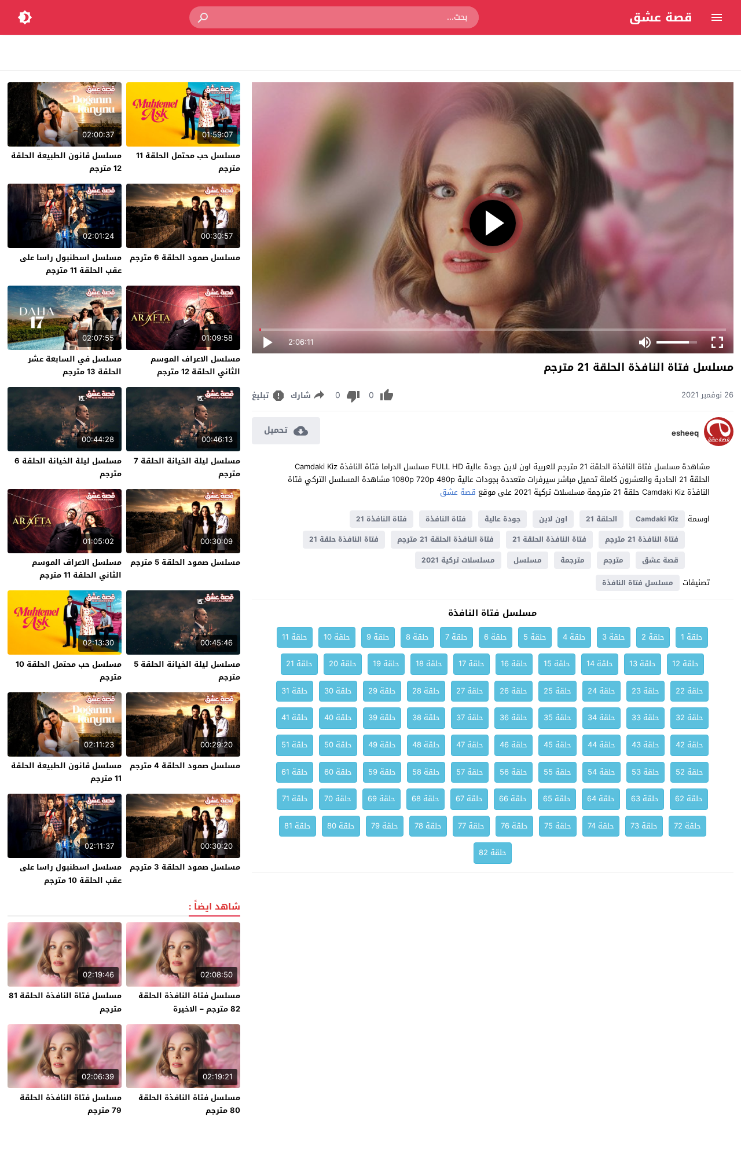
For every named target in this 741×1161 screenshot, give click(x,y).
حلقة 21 (299, 663)
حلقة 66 (513, 798)
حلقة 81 (297, 826)
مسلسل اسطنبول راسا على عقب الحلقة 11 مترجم (71, 264)
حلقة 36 (513, 717)
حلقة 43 (645, 745)
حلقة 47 (469, 745)
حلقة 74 (601, 826)
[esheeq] (718, 443)
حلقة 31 (294, 691)
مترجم (613, 560)
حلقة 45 (557, 745)
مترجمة (572, 560)
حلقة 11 (294, 637)
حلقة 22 (689, 691)
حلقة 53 (645, 772)
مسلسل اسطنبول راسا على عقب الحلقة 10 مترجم (71, 873)
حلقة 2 (653, 637)
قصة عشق (660, 17)
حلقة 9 (378, 637)
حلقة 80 (341, 826)
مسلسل (527, 560)
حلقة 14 (599, 663)
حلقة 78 (428, 826)
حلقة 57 (469, 772)
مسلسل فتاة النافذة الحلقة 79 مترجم (71, 1104)
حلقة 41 (294, 717)
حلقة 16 (514, 663)
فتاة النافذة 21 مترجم (641, 539)
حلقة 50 (338, 745)
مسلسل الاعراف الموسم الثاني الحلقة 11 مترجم (77, 568)
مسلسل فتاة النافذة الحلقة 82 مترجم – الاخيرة (189, 1002)
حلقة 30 (338, 691)
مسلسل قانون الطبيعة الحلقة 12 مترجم (66, 162)
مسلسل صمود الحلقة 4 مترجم (185, 765)
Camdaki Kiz (657, 519)
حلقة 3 (613, 637)
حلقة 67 (469, 798)
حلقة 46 (513, 745)
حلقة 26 (513, 691)
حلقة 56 (513, 772)
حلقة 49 (382, 745)
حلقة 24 (601, 691)
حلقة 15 (557, 663)
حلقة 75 (557, 826)
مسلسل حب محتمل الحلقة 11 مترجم (188, 162)
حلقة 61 (294, 772)
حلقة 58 (426, 772)
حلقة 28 (426, 691)
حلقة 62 (689, 798)
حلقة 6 (495, 637)
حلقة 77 (471, 826)
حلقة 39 (382, 717)
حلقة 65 (557, 798)
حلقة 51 (294, 745)
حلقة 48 (426, 745)
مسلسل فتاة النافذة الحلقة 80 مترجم (189, 1104)
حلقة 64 (601, 798)
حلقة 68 (425, 798)
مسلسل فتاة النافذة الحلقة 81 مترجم (65, 1002)
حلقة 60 (338, 772)
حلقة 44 (601, 745)
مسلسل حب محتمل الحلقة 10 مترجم (69, 670)
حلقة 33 (645, 717)
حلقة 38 (426, 717)
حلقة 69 (381, 798)
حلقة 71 (295, 798)
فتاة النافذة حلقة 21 (344, 539)
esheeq (685, 433)
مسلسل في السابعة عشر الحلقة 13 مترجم (75, 365)
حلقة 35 (557, 717)
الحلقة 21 (601, 519)
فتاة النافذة (445, 519)
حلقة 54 (601, 772)
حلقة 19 (386, 663)
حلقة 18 (429, 663)
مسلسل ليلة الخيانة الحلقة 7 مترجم (187, 467)
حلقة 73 (644, 826)
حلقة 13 (642, 663)
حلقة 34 (601, 717)
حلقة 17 (471, 663)
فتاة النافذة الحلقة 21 (549, 539)
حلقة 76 (514, 826)
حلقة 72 (687, 826)
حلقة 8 (417, 637)
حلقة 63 (645, 798)
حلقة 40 (338, 717)
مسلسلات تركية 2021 (458, 560)
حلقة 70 (337, 798)
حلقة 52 (689, 772)
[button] (203, 17)
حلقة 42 (689, 745)
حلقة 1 (692, 637)
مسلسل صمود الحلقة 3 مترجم (185, 867)
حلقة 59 (382, 772)
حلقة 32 (689, 717)
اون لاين (553, 519)
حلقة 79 (384, 826)
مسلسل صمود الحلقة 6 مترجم (185, 257)
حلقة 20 (343, 663)
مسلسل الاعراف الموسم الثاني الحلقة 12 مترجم (195, 365)
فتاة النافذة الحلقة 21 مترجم (445, 539)
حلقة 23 (645, 691)
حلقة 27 (469, 691)
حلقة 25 (557, 691)
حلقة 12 (685, 663)
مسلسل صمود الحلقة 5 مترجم (185, 562)
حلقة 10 (337, 637)
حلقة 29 (382, 691)
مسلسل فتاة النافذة (637, 582)
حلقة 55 (557, 772)
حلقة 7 (456, 637)
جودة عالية (502, 519)
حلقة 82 (493, 852)
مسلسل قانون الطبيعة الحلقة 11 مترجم (66, 772)
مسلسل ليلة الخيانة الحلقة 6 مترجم (68, 467)
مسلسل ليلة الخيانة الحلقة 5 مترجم (187, 670)
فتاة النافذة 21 (381, 519)
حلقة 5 (534, 637)
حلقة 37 (469, 717)
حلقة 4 (574, 637)
